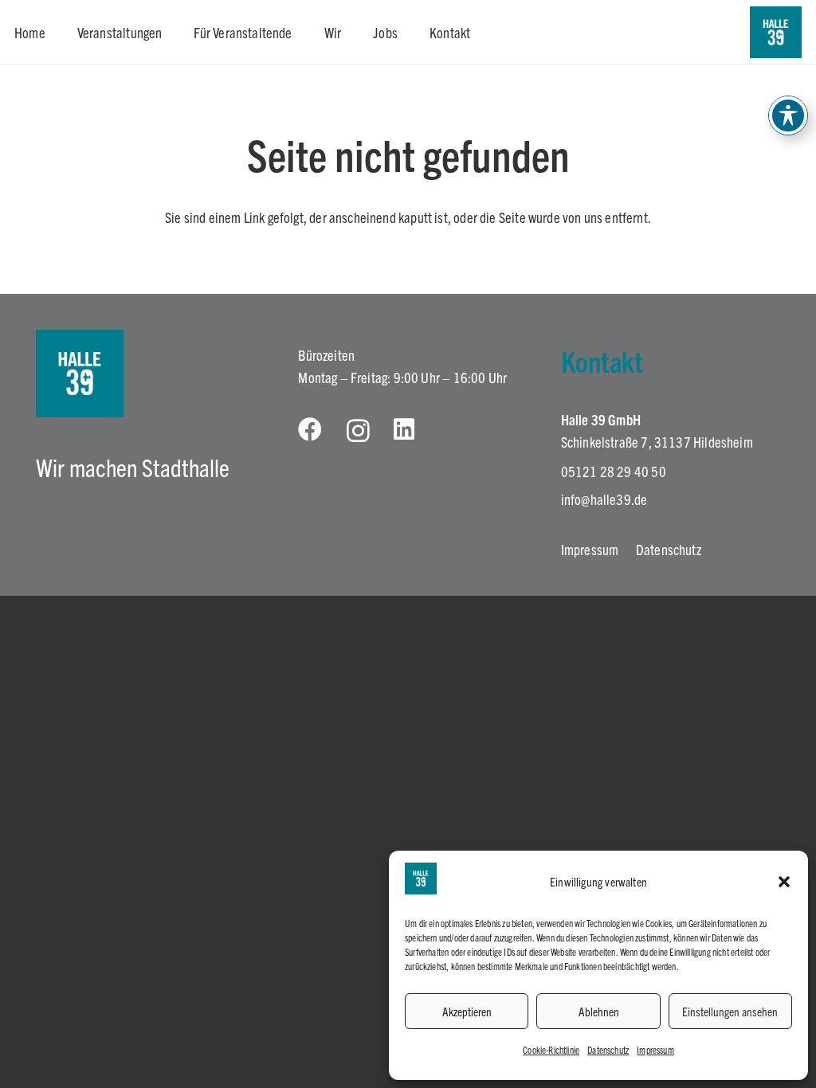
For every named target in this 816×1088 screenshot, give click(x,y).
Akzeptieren (467, 1011)
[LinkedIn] (404, 429)
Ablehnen (599, 1011)
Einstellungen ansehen (730, 1011)
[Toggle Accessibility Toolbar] (788, 115)
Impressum (655, 1049)
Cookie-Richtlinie (551, 1049)
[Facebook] (310, 429)
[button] (784, 882)
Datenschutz (608, 1049)
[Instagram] (358, 430)
